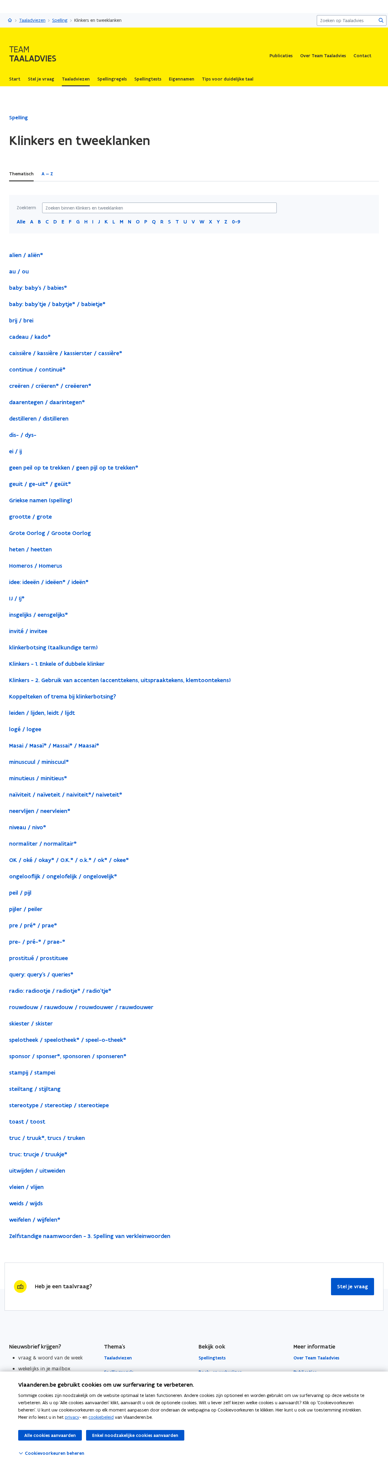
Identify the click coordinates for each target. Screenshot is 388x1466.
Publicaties (281, 56)
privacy (72, 1417)
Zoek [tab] (66, 174)
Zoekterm (26, 207)
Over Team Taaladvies (323, 56)
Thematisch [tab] (21, 174)
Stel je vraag (352, 1286)
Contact (362, 56)
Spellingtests (212, 1358)
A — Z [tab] (47, 174)
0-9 (236, 221)
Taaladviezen (32, 20)
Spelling (60, 20)
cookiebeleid (101, 1417)
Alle (21, 221)
